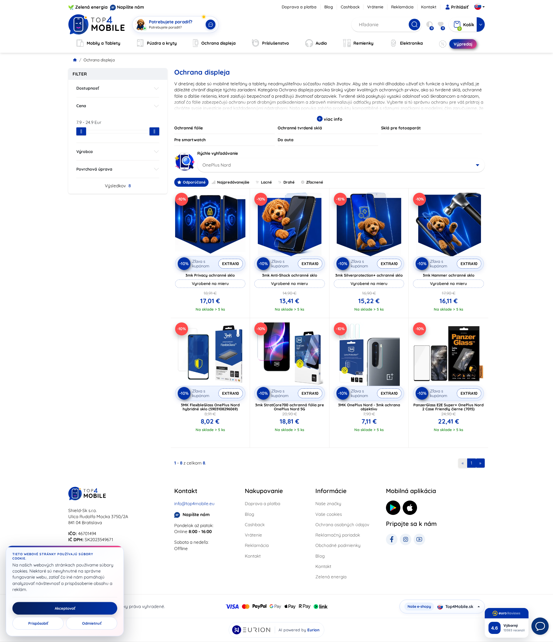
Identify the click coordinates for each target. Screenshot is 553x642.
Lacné (266, 182)
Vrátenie (375, 7)
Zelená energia (91, 7)
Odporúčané (194, 182)
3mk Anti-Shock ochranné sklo (289, 275)
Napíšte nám (130, 7)
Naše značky (328, 503)
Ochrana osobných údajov (342, 524)
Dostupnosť (87, 88)
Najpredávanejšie (233, 182)
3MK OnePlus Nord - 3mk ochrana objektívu (369, 407)
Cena (81, 105)
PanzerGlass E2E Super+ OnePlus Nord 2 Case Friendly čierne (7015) (448, 407)
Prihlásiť (459, 7)
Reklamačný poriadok (337, 535)
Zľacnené (314, 182)
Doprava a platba (299, 7)
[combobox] (341, 165)
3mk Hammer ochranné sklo (448, 275)
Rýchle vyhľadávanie (217, 153)
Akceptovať (65, 608)
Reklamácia (402, 7)
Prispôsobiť (38, 623)
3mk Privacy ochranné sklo (210, 275)
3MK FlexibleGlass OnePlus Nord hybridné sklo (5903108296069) (210, 407)
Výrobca (84, 151)
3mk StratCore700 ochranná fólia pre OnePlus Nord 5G (289, 407)
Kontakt (428, 7)
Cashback (350, 7)
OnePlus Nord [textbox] (216, 165)
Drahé (289, 182)
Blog (328, 7)
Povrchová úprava (94, 169)
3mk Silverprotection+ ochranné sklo (369, 275)
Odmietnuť (91, 623)
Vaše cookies (328, 514)
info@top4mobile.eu (194, 503)
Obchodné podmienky (338, 545)
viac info (332, 119)
